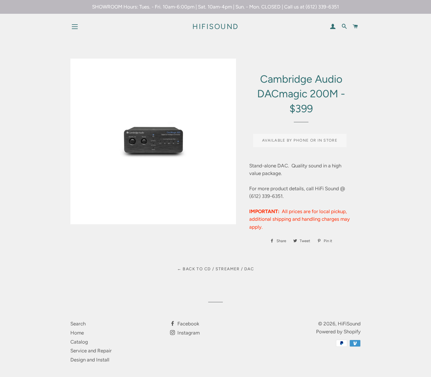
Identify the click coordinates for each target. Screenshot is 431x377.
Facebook (187, 324)
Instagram (188, 333)
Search (78, 324)
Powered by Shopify (338, 331)
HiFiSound (215, 26)
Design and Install (89, 360)
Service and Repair (91, 351)
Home (77, 333)
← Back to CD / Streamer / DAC (215, 268)
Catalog (79, 342)
